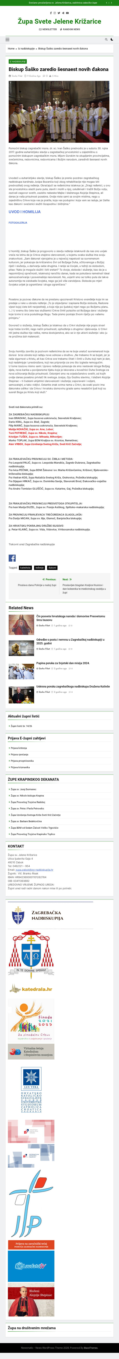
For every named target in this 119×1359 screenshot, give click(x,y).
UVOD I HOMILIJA (25, 212)
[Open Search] (106, 39)
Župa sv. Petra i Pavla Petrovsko (27, 808)
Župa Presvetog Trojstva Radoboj (28, 802)
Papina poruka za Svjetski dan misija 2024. (63, 663)
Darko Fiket (17, 75)
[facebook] (51, 13)
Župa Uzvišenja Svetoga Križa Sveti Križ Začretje (36, 815)
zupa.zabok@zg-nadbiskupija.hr (34, 869)
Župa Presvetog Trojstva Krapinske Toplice (33, 834)
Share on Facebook (12, 558)
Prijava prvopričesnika (22, 761)
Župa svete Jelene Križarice (59, 21)
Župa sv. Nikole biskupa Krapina (27, 795)
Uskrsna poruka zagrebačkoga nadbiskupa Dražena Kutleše (73, 686)
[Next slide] (111, 3)
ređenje (39, 567)
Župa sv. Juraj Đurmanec (23, 789)
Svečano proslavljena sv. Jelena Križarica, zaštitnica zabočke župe (63, 3)
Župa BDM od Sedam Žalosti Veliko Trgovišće (34, 827)
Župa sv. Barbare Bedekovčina (26, 821)
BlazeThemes (90, 1347)
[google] (63, 13)
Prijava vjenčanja (19, 754)
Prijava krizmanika (20, 767)
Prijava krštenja (19, 748)
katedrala (25, 567)
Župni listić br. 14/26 (21, 726)
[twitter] (59, 13)
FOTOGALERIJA (18, 222)
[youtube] (67, 13)
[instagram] (55, 13)
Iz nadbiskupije (18, 61)
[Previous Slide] (107, 3)
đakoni (52, 567)
